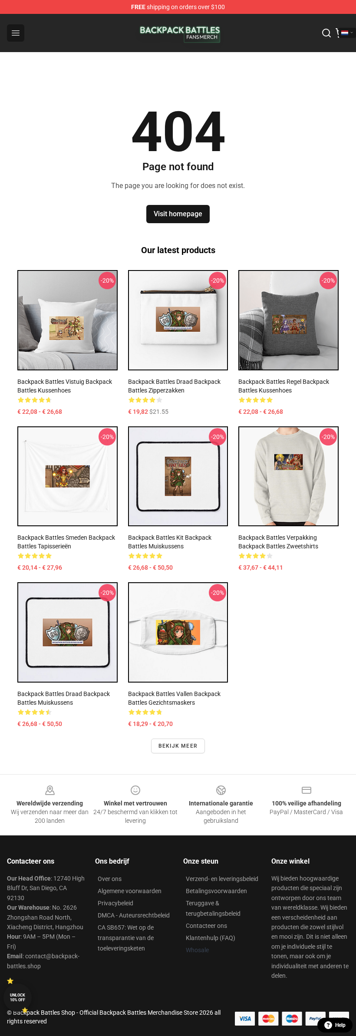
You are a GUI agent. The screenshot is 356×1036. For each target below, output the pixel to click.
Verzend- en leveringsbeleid (222, 878)
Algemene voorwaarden (130, 891)
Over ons (110, 878)
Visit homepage (178, 214)
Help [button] (340, 1025)
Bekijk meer (178, 746)
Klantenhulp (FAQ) (210, 937)
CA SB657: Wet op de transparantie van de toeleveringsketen (126, 938)
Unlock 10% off (17, 997)
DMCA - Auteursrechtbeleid (134, 915)
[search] (326, 33)
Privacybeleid (115, 903)
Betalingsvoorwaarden (216, 891)
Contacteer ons (206, 925)
